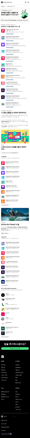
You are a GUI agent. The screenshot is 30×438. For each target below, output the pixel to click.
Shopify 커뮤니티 (5, 396)
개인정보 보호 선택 (5, 433)
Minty (7, 303)
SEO (16, 377)
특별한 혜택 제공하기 (5, 336)
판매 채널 (3, 364)
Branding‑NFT (8, 322)
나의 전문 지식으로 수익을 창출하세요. (9, 152)
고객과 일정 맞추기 (4, 285)
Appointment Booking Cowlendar (12, 36)
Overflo (7, 317)
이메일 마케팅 (18, 375)
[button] (15, 32)
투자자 (16, 396)
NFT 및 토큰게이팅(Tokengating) (8, 20)
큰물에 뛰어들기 (4, 233)
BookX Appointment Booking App (13, 95)
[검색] (25, 2)
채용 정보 (17, 394)
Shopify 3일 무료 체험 (15, 348)
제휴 (16, 404)
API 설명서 (3, 394)
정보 (16, 391)
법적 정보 (17, 407)
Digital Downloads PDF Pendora (12, 29)
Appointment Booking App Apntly (13, 50)
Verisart (7, 293)
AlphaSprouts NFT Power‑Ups (12, 327)
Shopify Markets (5, 121)
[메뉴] (28, 2)
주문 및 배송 (4, 372)
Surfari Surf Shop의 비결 (10, 224)
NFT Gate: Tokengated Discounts (12, 308)
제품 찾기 (3, 367)
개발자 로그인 (4, 420)
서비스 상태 (18, 409)
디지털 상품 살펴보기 (5, 204)
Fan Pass (7, 312)
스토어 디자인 (4, 375)
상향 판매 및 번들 (19, 372)
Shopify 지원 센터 (5, 391)
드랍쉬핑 (17, 364)
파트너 (16, 401)
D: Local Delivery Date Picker (11, 82)
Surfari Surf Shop (11, 227)
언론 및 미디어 (18, 399)
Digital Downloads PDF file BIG (12, 200)
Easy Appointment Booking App (12, 56)
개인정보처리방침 (5, 427)
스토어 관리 (3, 380)
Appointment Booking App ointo (12, 102)
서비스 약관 (3, 423)
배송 (16, 380)
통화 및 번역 (18, 382)
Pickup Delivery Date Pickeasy (12, 89)
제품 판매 (3, 370)
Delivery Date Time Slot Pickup (12, 280)
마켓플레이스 (18, 367)
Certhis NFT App (9, 332)
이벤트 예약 (25, 20)
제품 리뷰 (17, 370)
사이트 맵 (3, 430)
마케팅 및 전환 (4, 377)
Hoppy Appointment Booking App (13, 75)
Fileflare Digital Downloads (11, 68)
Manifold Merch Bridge (10, 298)
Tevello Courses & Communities (12, 43)
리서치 (2, 399)
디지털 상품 (19, 20)
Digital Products (9, 63)
